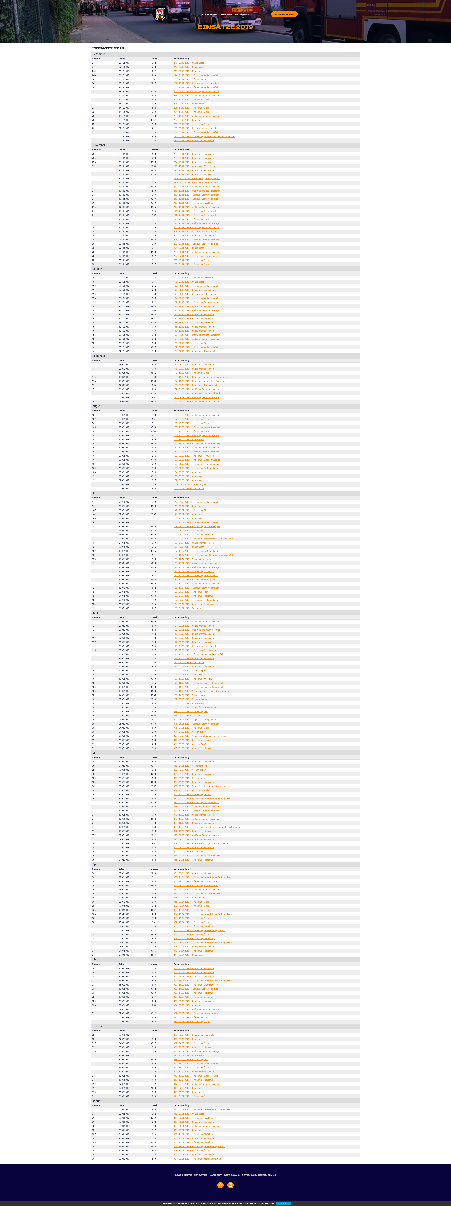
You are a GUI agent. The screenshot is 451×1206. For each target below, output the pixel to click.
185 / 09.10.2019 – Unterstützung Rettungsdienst (197, 335)
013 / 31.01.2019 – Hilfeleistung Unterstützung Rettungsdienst (203, 1109)
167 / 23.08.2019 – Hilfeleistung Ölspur (192, 419)
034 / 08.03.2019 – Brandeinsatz (189, 1005)
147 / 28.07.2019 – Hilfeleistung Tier (191, 510)
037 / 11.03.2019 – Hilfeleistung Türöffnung (194, 993)
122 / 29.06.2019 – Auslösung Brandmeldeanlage (196, 621)
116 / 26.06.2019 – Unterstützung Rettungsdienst (197, 646)
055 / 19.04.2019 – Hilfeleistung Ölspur (192, 910)
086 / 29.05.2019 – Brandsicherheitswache (194, 774)
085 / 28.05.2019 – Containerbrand (190, 778)
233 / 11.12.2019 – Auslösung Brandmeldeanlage (196, 116)
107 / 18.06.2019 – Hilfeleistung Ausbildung (194, 679)
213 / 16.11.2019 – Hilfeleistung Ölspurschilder (196, 211)
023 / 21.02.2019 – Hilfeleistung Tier (191, 1059)
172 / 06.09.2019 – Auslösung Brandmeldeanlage (196, 389)
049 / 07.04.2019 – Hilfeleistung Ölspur (192, 934)
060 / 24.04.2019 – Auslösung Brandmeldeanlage (196, 889)
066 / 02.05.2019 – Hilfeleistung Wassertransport (197, 855)
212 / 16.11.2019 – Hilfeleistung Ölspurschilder (196, 215)
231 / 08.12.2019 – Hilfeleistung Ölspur (192, 124)
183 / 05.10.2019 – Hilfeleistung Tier (191, 343)
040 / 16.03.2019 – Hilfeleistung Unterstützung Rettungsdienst (203, 980)
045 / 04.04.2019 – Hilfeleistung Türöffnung (194, 951)
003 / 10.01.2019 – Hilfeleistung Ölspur (192, 1150)
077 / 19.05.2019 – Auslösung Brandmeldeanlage (196, 810)
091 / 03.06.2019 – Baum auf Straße (190, 744)
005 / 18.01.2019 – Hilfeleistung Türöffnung (194, 1142)
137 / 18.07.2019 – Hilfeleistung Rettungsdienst (196, 551)
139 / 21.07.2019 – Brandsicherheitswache (194, 543)
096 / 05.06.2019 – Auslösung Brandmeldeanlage (196, 724)
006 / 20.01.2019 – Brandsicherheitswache (194, 1138)
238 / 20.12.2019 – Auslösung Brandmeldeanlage (196, 95)
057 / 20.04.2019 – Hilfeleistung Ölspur (192, 906)
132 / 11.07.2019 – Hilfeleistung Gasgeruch (194, 571)
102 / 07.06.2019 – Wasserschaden (190, 699)
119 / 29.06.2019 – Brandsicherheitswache (194, 634)
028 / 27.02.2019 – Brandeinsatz (189, 1039)
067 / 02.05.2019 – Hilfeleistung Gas (191, 851)
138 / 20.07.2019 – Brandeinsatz (189, 547)
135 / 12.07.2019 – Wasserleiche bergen (192, 559)
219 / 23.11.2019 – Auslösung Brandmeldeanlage (196, 186)
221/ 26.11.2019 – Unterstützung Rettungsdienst (197, 178)
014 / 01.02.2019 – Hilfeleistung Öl (190, 1096)
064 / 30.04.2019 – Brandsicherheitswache (194, 873)
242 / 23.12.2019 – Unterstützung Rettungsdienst (197, 83)
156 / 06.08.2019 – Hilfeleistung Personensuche (196, 464)
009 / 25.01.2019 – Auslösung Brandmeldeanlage (196, 1126)
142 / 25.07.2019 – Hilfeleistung (189, 530)
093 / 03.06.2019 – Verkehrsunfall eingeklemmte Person (200, 736)
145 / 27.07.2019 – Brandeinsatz (189, 518)
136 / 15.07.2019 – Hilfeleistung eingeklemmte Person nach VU (203, 555)
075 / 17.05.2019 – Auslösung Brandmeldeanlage (196, 819)
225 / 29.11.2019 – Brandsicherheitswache (194, 158)
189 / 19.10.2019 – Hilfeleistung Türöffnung (194, 318)
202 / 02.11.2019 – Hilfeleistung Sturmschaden (196, 256)
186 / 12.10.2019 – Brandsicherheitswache (194, 327)
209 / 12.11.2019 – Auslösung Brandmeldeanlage (196, 227)
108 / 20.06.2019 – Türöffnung (188, 674)
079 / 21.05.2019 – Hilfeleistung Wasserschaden (196, 802)
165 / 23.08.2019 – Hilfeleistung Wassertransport (197, 427)
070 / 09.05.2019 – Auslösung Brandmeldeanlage (196, 835)
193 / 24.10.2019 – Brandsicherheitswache (194, 306)
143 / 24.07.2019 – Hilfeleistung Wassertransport (197, 526)
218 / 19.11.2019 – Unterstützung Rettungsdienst (197, 191)
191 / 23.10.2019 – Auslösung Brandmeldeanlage (196, 310)
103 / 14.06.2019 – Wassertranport (190, 695)
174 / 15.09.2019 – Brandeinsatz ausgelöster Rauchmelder (201, 381)
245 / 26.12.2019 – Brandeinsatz (189, 71)
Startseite (183, 1175)
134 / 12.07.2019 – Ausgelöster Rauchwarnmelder (197, 563)
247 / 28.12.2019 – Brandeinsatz (189, 63)
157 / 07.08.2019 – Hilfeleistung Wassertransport (197, 460)
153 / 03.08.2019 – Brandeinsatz (189, 476)
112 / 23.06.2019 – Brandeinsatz (189, 662)
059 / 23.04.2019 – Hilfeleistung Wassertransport (197, 893)
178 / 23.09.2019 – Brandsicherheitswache (194, 369)
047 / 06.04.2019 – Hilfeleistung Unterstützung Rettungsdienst (203, 942)
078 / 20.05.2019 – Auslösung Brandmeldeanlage (196, 806)
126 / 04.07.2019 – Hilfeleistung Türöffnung (194, 596)
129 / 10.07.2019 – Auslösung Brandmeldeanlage (196, 583)
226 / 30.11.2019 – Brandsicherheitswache (194, 154)
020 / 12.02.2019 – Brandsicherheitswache (194, 1071)
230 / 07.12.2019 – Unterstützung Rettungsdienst (197, 128)
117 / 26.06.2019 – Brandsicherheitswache (194, 642)
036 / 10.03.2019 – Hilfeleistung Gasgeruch (194, 997)
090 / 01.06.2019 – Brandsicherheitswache (194, 748)
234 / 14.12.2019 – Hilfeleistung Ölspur (192, 112)
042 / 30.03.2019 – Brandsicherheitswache (194, 972)
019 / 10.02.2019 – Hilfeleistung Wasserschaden (196, 1076)
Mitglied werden (284, 14)
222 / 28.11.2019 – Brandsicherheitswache (194, 170)
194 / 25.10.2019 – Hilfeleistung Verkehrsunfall (196, 298)
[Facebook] (220, 1185)
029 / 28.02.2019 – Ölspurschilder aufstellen (194, 1035)
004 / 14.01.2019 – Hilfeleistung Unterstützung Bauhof (199, 1146)
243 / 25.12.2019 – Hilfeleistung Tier (191, 79)
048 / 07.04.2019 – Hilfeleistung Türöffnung (194, 938)
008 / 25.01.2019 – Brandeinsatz (189, 1130)
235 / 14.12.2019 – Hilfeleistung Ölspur (192, 108)
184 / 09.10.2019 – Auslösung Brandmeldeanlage (196, 339)
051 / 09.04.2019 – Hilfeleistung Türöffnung (194, 926)
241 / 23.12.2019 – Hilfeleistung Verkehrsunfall (196, 87)
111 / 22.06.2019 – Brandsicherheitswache (194, 666)
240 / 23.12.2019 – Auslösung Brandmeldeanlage (196, 91)
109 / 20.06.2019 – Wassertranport (190, 670)
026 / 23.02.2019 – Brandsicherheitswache (194, 1047)
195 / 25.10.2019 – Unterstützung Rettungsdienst (197, 294)
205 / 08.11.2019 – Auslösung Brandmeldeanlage (196, 244)
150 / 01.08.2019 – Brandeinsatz (189, 488)
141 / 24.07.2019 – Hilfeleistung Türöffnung (194, 534)
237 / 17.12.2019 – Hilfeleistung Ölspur (192, 99)
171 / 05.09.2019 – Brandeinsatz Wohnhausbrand (197, 393)
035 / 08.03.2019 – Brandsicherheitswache (194, 1001)
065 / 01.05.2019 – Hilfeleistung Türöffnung (194, 860)
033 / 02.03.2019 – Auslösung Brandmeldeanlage (196, 1009)
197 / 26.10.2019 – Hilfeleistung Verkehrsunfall (196, 286)
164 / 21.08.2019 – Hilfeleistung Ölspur (192, 431)
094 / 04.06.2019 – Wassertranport (190, 732)
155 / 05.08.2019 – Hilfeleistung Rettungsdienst (196, 468)
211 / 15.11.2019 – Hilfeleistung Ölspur (192, 219)
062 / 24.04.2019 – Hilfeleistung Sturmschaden (196, 881)
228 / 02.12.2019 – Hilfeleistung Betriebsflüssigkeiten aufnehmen (204, 136)
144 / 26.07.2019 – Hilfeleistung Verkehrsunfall (196, 522)
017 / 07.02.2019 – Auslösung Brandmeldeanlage (196, 1084)
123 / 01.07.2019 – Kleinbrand (187, 608)
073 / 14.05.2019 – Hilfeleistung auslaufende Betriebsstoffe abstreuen (207, 827)
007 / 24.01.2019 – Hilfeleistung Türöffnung (194, 1134)
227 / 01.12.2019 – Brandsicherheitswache (194, 140)
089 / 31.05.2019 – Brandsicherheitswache (194, 761)
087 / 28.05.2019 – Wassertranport (190, 770)
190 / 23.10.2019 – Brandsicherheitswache (194, 314)
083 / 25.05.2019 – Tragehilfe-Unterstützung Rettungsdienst (202, 786)
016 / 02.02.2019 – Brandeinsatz (189, 1088)
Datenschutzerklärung (259, 1175)
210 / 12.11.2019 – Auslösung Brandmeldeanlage (196, 223)
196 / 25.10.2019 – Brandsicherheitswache (194, 290)
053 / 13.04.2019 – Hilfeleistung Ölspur (192, 918)
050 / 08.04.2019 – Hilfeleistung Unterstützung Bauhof (199, 930)
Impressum (232, 1175)
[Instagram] (230, 1185)
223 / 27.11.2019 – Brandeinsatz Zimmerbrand (195, 166)
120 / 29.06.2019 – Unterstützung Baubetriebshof (197, 630)
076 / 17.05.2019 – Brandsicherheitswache (194, 815)
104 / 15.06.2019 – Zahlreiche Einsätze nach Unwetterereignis (203, 691)
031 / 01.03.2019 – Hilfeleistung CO (190, 1017)
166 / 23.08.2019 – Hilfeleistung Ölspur (192, 423)
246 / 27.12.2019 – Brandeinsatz (189, 67)
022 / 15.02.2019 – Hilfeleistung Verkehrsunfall (196, 1063)
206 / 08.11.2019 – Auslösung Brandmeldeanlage (196, 239)
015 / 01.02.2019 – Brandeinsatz (189, 1092)
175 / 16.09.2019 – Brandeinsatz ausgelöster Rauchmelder (201, 377)
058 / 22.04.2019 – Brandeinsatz (189, 897)
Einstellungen (283, 1203)
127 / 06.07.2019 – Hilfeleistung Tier (191, 592)
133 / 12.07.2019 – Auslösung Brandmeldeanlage (196, 567)
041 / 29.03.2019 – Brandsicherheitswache (194, 976)
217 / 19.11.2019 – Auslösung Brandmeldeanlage (196, 195)
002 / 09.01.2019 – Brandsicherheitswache (194, 1154)
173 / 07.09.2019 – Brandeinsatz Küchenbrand (195, 385)
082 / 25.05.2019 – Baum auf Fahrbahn (192, 790)
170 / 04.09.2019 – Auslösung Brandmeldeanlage (196, 397)
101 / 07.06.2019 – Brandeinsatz (189, 703)
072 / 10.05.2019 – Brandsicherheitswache (194, 831)
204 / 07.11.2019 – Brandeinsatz (189, 248)
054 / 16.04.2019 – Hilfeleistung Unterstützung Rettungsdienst (203, 914)
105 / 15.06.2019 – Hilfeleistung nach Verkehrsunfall (198, 687)
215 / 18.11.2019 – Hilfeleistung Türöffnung (194, 203)
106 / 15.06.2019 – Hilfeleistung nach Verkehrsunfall (198, 683)
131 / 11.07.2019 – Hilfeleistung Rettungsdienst (196, 575)
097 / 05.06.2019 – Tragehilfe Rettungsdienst (195, 719)
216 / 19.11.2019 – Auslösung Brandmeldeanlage (196, 199)
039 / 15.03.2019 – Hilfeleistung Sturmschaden (196, 985)
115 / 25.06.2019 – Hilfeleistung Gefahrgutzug (195, 650)
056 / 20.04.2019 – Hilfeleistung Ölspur (192, 902)
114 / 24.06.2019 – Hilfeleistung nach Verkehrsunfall (198, 654)
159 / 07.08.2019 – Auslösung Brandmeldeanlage (196, 452)
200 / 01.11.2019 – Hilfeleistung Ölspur (192, 264)
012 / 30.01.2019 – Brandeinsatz (189, 1114)
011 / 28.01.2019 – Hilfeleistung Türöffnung (194, 1118)
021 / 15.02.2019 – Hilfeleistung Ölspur (192, 1067)
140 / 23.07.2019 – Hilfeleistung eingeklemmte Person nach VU (203, 538)
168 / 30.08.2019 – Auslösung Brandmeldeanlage (196, 415)
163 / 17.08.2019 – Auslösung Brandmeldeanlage (196, 435)
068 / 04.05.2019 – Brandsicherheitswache (194, 847)
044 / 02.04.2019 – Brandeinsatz (189, 955)
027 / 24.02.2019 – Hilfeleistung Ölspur (192, 1043)
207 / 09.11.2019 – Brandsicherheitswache (194, 235)
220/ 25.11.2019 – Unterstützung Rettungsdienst (197, 182)
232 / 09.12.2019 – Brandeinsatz (189, 120)
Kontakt (216, 1175)
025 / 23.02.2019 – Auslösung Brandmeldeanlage (196, 1051)
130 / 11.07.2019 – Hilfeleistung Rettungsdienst (196, 579)
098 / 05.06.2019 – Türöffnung (188, 715)
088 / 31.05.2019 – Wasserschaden (190, 766)
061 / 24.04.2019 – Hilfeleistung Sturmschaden (196, 885)
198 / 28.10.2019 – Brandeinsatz (189, 282)
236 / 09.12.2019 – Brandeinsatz (189, 103)
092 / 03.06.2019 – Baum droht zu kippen (193, 740)
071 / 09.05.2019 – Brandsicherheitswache (194, 839)
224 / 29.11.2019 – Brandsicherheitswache (194, 162)
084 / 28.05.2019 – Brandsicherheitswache (194, 782)
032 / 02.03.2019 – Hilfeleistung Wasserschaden (196, 1013)
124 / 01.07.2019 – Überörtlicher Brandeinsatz (195, 604)
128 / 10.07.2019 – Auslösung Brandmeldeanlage (196, 588)
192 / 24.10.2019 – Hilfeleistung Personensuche (196, 302)
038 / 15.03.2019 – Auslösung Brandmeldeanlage (196, 989)
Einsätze (200, 1175)
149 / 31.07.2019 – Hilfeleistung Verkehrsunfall (196, 502)
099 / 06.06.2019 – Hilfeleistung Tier (191, 711)
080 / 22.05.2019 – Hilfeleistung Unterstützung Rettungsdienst (203, 798)
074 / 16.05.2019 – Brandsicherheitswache (194, 823)
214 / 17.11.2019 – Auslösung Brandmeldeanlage (196, 207)
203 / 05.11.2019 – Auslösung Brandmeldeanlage (196, 252)
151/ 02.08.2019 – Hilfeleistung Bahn (191, 484)
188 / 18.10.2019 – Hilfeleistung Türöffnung (194, 322)
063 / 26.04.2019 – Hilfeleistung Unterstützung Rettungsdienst (203, 877)
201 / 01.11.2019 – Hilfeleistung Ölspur (192, 260)
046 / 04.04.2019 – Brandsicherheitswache (194, 946)
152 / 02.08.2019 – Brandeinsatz (189, 480)
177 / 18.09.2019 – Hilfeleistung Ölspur (192, 373)
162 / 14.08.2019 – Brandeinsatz (189, 439)
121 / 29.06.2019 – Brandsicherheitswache (194, 626)
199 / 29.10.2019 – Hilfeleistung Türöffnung (194, 277)
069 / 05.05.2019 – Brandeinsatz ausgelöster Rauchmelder (201, 843)
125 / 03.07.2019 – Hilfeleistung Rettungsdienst (196, 600)
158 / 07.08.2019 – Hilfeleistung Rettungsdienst (196, 456)
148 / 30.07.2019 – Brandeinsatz (189, 506)
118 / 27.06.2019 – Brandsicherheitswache (194, 638)
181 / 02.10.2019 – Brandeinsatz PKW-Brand (194, 351)
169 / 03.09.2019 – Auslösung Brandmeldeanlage (196, 401)
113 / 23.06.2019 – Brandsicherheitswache (194, 658)
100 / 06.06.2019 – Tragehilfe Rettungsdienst (195, 707)
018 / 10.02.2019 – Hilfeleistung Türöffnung (194, 1080)
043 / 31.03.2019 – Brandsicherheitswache (194, 968)
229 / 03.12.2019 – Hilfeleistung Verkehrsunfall (196, 132)
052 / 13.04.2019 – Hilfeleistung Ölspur (192, 922)
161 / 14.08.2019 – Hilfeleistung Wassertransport (197, 443)
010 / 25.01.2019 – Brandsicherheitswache (194, 1122)
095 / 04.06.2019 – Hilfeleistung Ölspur (192, 728)
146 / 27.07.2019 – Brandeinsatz (189, 514)
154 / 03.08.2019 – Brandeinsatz (189, 472)
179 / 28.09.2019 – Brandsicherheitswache (194, 364)
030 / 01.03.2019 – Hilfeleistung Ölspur (192, 1021)
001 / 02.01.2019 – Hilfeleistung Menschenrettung (197, 1159)
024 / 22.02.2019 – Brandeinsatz (189, 1055)
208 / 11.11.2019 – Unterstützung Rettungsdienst (197, 231)
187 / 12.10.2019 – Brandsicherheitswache (194, 331)
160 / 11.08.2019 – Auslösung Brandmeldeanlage (196, 447)
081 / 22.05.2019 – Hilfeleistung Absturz (192, 794)
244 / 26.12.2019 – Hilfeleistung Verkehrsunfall (196, 75)
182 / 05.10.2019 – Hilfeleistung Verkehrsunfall (196, 347)
